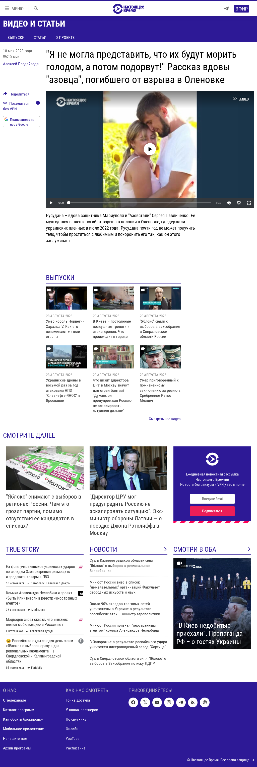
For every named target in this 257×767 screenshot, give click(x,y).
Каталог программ (18, 709)
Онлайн (72, 728)
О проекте (65, 37)
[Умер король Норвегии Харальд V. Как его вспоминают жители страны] (66, 298)
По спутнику (76, 719)
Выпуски (16, 37)
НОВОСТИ (103, 549)
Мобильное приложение (23, 728)
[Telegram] (226, 9)
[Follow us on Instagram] (169, 702)
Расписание (76, 747)
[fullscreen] (249, 203)
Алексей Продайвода (21, 63)
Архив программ (17, 747)
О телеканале (14, 700)
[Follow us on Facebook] (133, 702)
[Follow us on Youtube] (157, 702)
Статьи (40, 37)
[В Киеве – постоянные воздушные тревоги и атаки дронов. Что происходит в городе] (113, 298)
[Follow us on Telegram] (181, 702)
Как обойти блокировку (23, 719)
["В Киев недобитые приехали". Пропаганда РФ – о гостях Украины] (212, 603)
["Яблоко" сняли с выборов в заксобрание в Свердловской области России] (160, 298)
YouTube (73, 738)
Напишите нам (15, 738)
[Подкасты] (204, 702)
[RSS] (193, 702)
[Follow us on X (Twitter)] (145, 702)
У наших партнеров (82, 709)
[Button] (16, 95)
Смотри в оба (194, 549)
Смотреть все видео (165, 419)
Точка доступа (78, 700)
